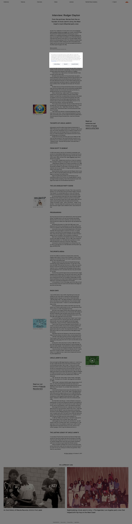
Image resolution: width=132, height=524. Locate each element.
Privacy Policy (53, 61)
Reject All (65, 64)
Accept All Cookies (75, 64)
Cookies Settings (57, 64)
